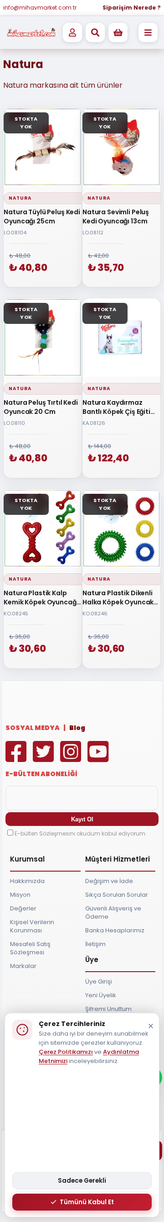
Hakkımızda (27, 881)
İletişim (95, 944)
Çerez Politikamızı (66, 1051)
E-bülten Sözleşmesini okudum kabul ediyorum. (81, 833)
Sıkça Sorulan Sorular (116, 894)
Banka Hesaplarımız (114, 930)
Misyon (20, 894)
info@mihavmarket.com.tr (40, 7)
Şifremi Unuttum (108, 1009)
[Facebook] (18, 758)
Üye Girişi (98, 981)
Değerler (23, 908)
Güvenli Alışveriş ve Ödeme (113, 912)
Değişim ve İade (109, 881)
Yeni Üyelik (100, 995)
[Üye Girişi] (72, 32)
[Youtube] (100, 758)
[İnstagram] (73, 758)
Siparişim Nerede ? (131, 7)
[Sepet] (118, 32)
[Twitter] (45, 758)
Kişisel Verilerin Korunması (32, 926)
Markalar (23, 966)
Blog (77, 727)
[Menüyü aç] (148, 32)
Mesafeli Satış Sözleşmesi (30, 948)
